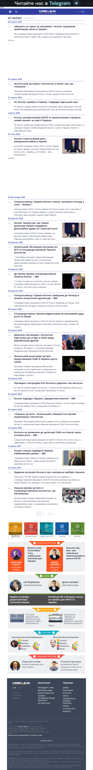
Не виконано (26, 646)
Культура (67, 693)
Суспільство (69, 709)
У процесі (24, 640)
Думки (46, 576)
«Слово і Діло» (23, 726)
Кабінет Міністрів (46, 693)
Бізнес (66, 688)
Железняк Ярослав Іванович (66, 637)
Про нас (16, 693)
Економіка (68, 690)
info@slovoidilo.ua (46, 741)
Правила (17, 698)
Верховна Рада (45, 690)
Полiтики (46, 633)
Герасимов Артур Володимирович (27, 637)
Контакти (17, 695)
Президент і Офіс (46, 688)
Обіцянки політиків (46, 657)
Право (66, 706)
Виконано (24, 643)
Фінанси (67, 711)
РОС (82, 11)
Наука (65, 696)
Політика (67, 703)
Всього (23, 649)
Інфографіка (47, 610)
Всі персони (44, 703)
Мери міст (43, 701)
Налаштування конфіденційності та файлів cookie (25, 735)
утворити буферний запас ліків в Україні (33, 664)
